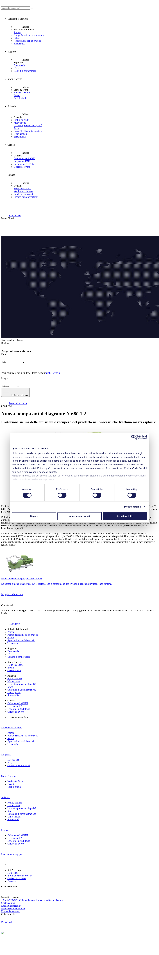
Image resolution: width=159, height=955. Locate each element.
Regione (5, 343)
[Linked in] (11, 864)
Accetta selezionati (79, 516)
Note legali (12, 872)
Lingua (4, 378)
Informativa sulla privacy (39, 479)
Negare (34, 516)
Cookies (11, 881)
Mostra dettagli (132, 506)
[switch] (62, 495)
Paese (4, 354)
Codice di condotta (16, 878)
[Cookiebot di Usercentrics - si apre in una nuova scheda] (133, 437)
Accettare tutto (125, 516)
